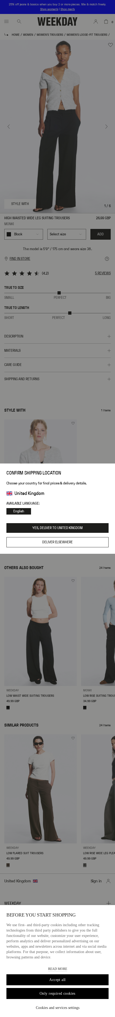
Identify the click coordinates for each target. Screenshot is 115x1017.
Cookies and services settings (57, 1008)
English (18, 511)
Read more (57, 969)
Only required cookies (57, 993)
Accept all (57, 980)
